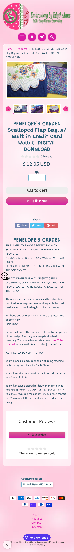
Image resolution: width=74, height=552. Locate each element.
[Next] (65, 108)
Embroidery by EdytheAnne (36, 542)
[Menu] (22, 37)
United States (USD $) (35, 484)
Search (37, 514)
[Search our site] (52, 37)
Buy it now (37, 201)
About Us (37, 519)
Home (9, 49)
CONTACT (37, 523)
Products (21, 49)
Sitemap (37, 527)
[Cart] (42, 37)
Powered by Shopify (37, 545)
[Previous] (8, 108)
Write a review (37, 434)
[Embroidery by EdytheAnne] (37, 16)
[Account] (32, 37)
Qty (37, 172)
